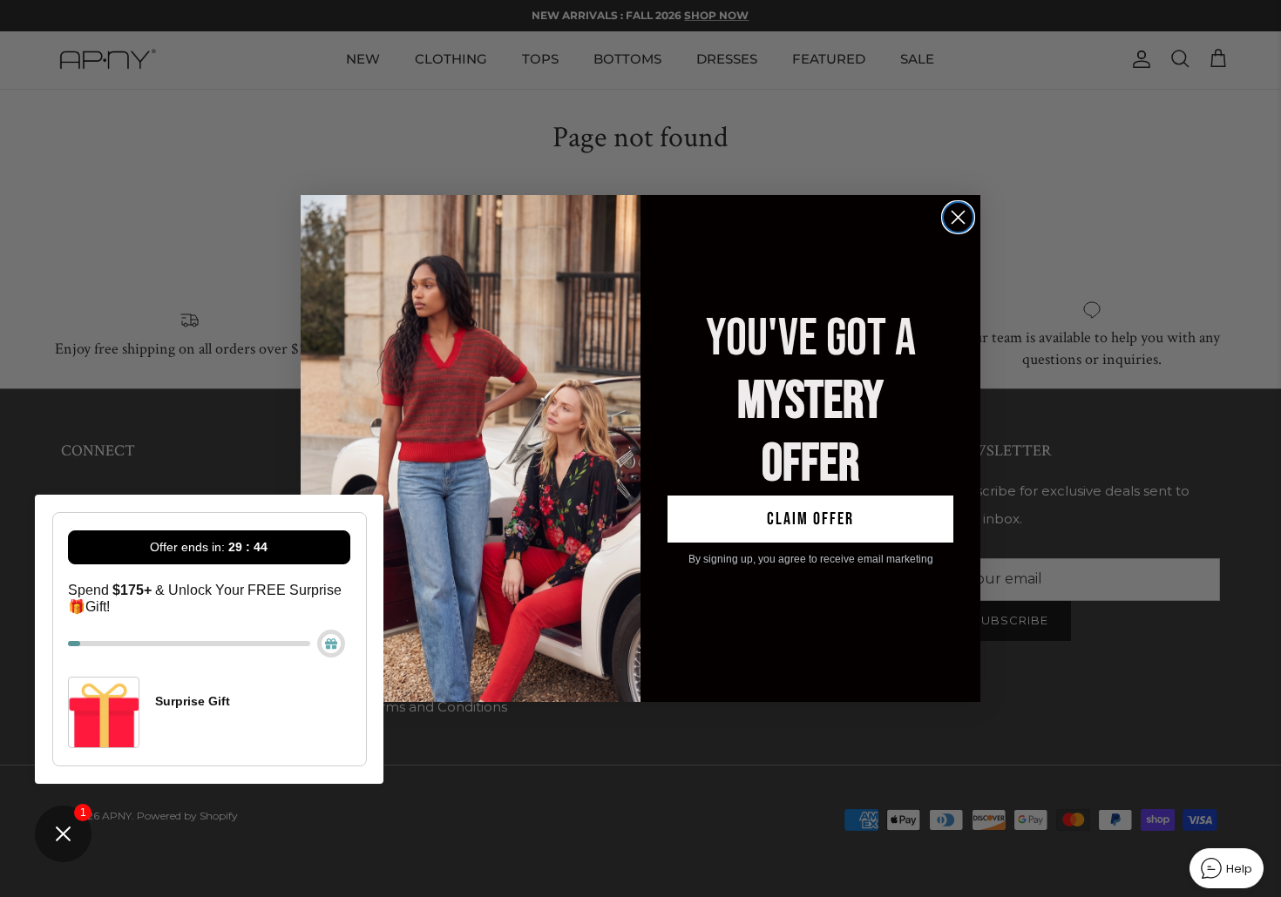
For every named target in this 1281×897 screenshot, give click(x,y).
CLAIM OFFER (810, 519)
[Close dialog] (958, 217)
